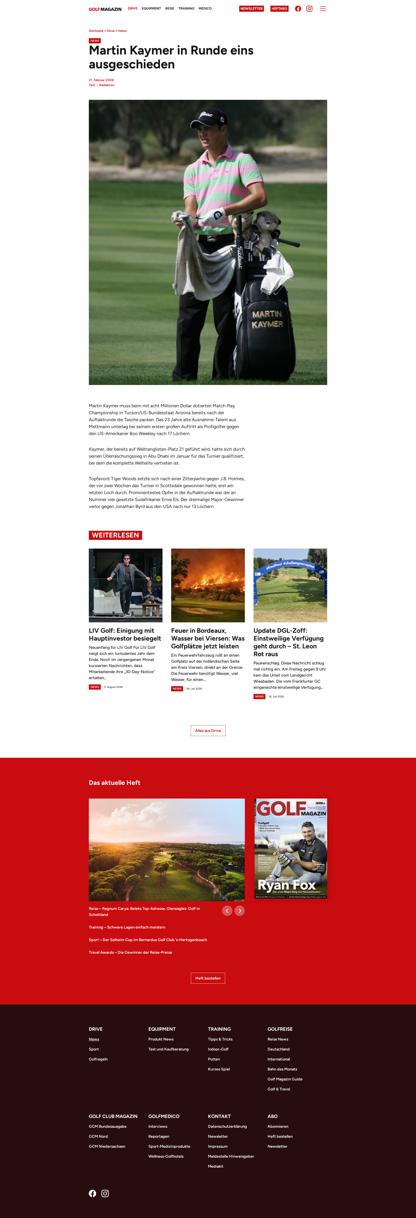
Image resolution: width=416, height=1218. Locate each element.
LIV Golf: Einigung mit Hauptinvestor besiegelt (125, 634)
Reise (169, 8)
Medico (205, 8)
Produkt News (161, 1039)
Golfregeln (98, 1059)
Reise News (278, 1039)
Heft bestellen (208, 978)
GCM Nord (98, 1136)
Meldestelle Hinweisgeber (231, 1156)
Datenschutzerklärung (227, 1126)
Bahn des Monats (282, 1069)
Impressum (218, 1146)
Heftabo (279, 9)
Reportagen (158, 1136)
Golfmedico (163, 1116)
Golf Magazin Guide (285, 1079)
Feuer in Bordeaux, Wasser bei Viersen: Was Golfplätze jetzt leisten (208, 638)
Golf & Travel (279, 1089)
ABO (273, 1116)
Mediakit (215, 1166)
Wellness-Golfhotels (166, 1156)
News (122, 31)
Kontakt (219, 1116)
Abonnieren (278, 1126)
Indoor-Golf (218, 1049)
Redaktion (106, 85)
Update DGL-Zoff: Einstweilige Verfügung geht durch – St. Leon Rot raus (289, 642)
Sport (94, 1049)
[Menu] (323, 8)
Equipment (151, 8)
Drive (133, 8)
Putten (214, 1059)
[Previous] (227, 911)
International (279, 1059)
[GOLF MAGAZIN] (105, 8)
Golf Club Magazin (113, 1116)
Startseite (96, 31)
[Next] (239, 911)
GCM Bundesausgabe (108, 1126)
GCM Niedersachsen (107, 1146)
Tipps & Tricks (220, 1039)
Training (186, 8)
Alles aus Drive (208, 730)
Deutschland (279, 1049)
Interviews (157, 1126)
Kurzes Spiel (219, 1069)
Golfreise (280, 1029)
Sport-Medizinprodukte (169, 1146)
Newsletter (251, 9)
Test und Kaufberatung (168, 1049)
